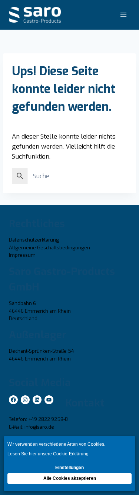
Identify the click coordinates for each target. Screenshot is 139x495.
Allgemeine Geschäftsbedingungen (49, 248)
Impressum (22, 255)
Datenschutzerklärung (34, 240)
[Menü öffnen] (123, 14)
